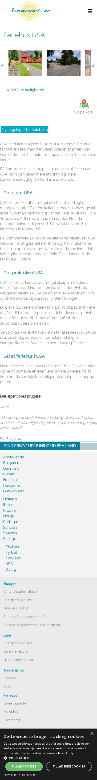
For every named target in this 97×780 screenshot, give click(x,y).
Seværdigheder (15, 703)
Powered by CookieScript (21, 775)
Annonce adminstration (21, 591)
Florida (24, 259)
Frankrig (10, 480)
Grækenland (13, 491)
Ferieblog (11, 711)
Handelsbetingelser (18, 660)
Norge (8, 516)
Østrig (10, 569)
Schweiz (10, 527)
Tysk (7, 686)
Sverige (9, 539)
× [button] (91, 733)
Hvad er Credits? (16, 608)
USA (9, 564)
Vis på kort (83, 112)
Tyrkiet (11, 552)
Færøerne (11, 485)
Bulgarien (11, 463)
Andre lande (13, 457)
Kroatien (10, 510)
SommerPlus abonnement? (24, 617)
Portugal (10, 522)
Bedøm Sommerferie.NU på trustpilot (32, 625)
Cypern (9, 474)
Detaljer (70, 753)
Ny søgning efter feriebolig (25, 129)
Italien (8, 505)
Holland (10, 499)
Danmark (11, 468)
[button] (48, 757)
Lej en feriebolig (16, 651)
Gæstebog (12, 720)
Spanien (10, 533)
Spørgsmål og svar (18, 600)
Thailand (12, 547)
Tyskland (13, 558)
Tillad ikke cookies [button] (69, 766)
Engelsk (10, 678)
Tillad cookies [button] (24, 766)
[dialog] (48, 754)
